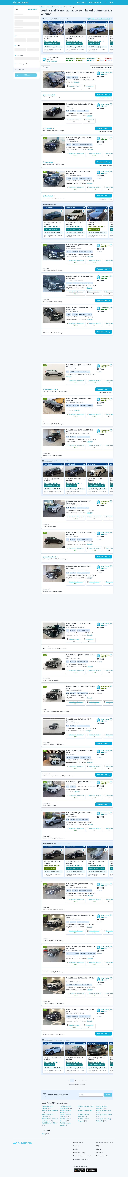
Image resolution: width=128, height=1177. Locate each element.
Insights (75, 1149)
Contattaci (99, 1152)
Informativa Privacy (79, 1152)
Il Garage (99, 1149)
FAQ (97, 1146)
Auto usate (55, 7)
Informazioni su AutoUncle (104, 1142)
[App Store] (91, 1170)
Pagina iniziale (45, 7)
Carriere (75, 1146)
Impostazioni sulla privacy (81, 1159)
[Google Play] (79, 1170)
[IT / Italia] (111, 2)
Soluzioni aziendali (102, 1156)
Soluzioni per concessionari (82, 1156)
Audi (62, 7)
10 (82, 1080)
